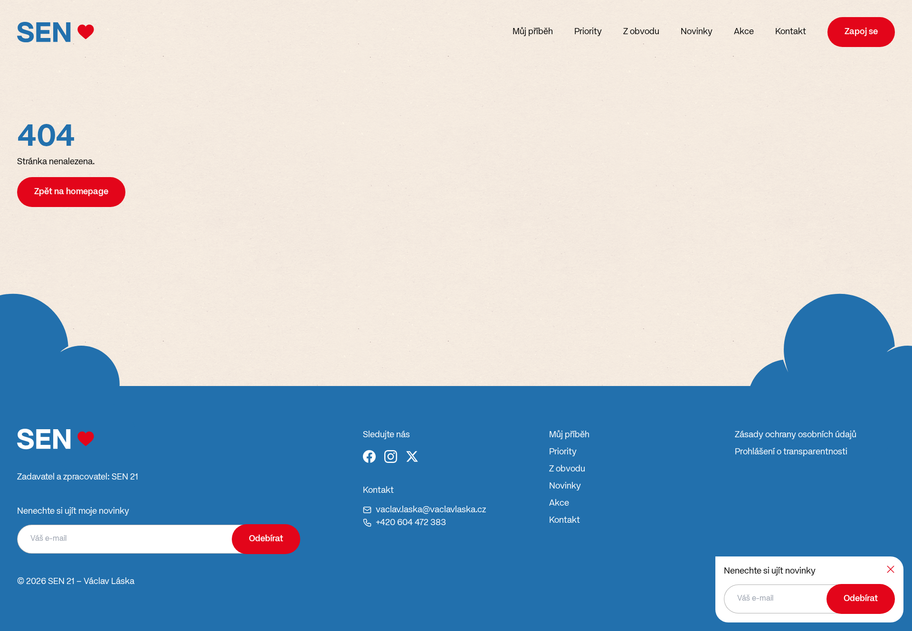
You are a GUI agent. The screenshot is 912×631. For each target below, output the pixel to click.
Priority (588, 32)
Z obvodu (641, 32)
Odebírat (266, 539)
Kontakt (790, 32)
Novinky (696, 32)
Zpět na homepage (71, 192)
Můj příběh (533, 32)
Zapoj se (861, 32)
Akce (744, 32)
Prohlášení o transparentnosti (791, 452)
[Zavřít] (890, 569)
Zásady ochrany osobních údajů (795, 435)
